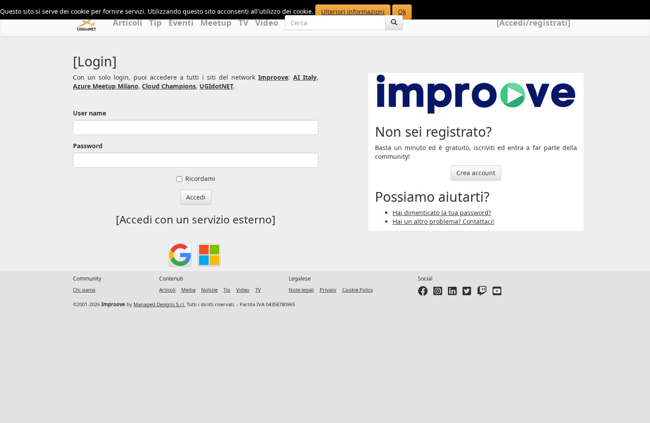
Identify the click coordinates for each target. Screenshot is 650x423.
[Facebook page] (423, 292)
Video (266, 22)
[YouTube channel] (497, 292)
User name (89, 113)
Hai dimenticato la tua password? (442, 212)
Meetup (216, 22)
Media (188, 289)
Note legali (301, 289)
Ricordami (200, 178)
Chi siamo (84, 289)
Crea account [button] (475, 173)
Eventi (181, 22)
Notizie (209, 289)
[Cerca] (394, 22)
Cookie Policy (357, 289)
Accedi (196, 197)
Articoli (127, 22)
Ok (402, 12)
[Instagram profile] (437, 292)
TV (243, 22)
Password (88, 146)
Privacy (328, 289)
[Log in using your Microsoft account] (209, 254)
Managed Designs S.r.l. (159, 304)
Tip (155, 22)
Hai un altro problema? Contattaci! (443, 221)
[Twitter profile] (467, 292)
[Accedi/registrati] (533, 22)
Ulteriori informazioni (353, 12)
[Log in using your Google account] (179, 254)
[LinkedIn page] (452, 292)
